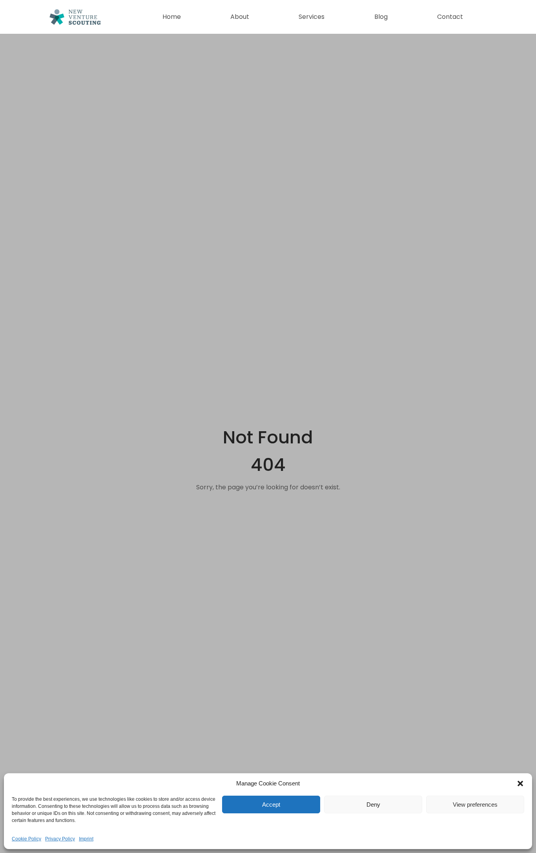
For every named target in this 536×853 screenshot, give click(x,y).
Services (312, 16)
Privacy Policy (60, 839)
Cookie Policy (26, 839)
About (239, 16)
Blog (381, 16)
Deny (373, 804)
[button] (520, 783)
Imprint (86, 839)
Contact (450, 16)
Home (171, 16)
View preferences (475, 804)
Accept (271, 804)
